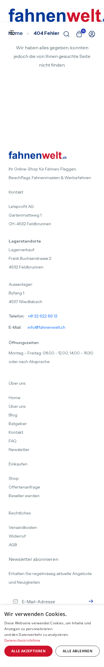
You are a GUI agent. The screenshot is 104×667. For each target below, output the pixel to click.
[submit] (89, 601)
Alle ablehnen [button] (77, 651)
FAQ (12, 441)
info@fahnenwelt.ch (46, 327)
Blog (13, 415)
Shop (14, 478)
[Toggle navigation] (12, 33)
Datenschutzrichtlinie (22, 640)
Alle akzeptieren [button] (28, 651)
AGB (13, 544)
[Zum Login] (89, 34)
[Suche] (63, 34)
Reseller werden (24, 495)
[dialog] (52, 636)
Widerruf (17, 536)
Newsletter (19, 449)
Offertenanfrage (24, 487)
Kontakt (16, 432)
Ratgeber (18, 423)
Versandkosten (23, 527)
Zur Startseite (51, 97)
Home (15, 397)
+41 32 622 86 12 (42, 316)
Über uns (17, 406)
